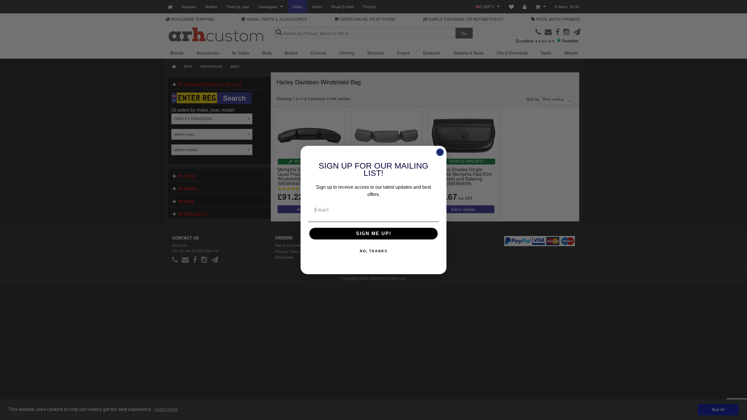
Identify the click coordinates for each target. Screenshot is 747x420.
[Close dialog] (440, 152)
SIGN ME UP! (373, 233)
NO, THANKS (374, 251)
